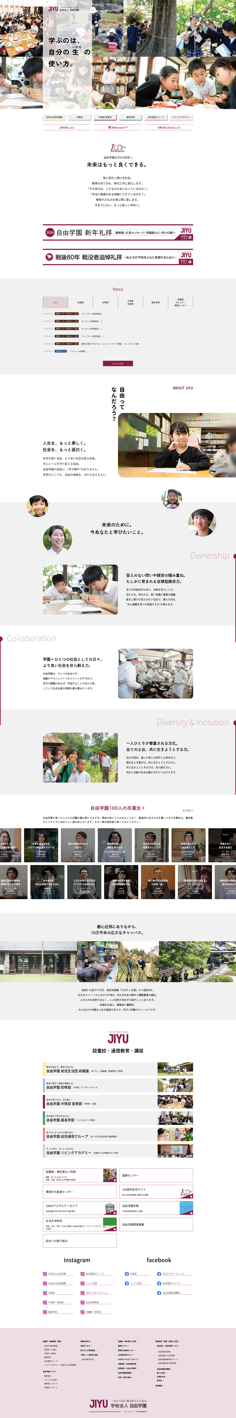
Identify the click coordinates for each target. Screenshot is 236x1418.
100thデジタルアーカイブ (127, 1359)
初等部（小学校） (50, 1349)
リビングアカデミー (181, 117)
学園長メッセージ (50, 1387)
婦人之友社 (161, 1373)
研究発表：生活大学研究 (127, 1368)
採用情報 (159, 1385)
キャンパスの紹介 (50, 1380)
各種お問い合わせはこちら (169, 127)
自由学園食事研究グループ (168, 1359)
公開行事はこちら (66, 127)
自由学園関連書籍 (124, 1373)
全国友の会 (161, 1376)
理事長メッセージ (50, 1383)
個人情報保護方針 (141, 1411)
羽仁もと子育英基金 (87, 1350)
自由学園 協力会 (88, 1359)
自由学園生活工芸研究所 (167, 1363)
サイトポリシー (128, 1411)
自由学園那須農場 (163, 1369)
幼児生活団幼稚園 (54, 117)
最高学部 (130, 117)
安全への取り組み (124, 1377)
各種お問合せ (85, 1341)
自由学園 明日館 (164, 1352)
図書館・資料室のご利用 (127, 1341)
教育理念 (47, 1376)
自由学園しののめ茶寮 (166, 1355)
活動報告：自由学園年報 (127, 1364)
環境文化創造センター (126, 1350)
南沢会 (159, 1380)
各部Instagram (118, 127)
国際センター (123, 1346)
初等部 (79, 117)
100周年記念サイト (125, 1355)
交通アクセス (85, 1346)
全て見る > (188, 810)
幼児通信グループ (156, 117)
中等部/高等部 (105, 117)
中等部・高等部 (50, 1353)
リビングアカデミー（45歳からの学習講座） (60, 1365)
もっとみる (118, 363)
